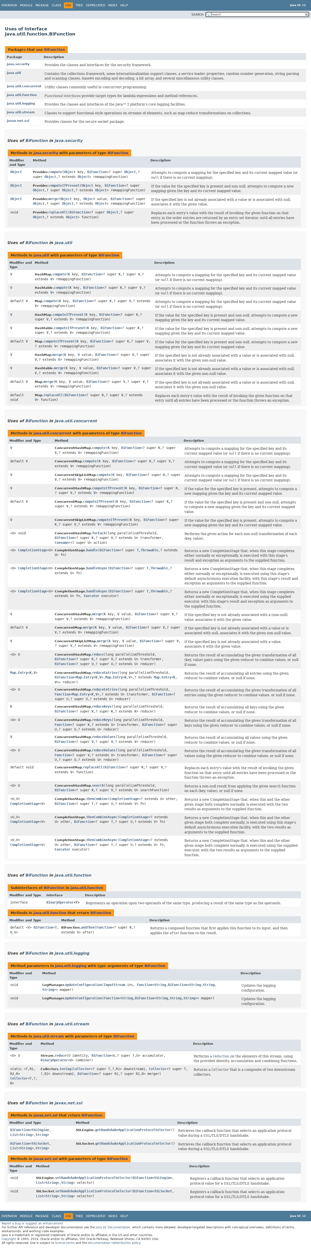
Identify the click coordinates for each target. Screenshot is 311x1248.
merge (53, 199)
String (160, 985)
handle (92, 550)
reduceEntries (104, 673)
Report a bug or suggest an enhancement (32, 1223)
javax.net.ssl (18, 121)
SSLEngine (40, 1130)
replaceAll (58, 212)
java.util (14, 73)
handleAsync (97, 568)
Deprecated (95, 5)
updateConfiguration (83, 985)
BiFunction (54, 50)
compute (55, 172)
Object (16, 172)
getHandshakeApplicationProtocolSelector (133, 1130)
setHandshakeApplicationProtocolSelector (93, 1178)
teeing (65, 1069)
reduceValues (103, 737)
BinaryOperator (60, 902)
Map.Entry (19, 673)
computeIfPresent (63, 185)
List (14, 1135)
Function (62, 694)
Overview (9, 5)
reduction (221, 1056)
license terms (65, 1243)
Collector (19, 1078)
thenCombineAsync (101, 817)
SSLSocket (40, 1143)
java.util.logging (21, 103)
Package (42, 5)
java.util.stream (21, 112)
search (98, 785)
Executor (91, 596)
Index (112, 5)
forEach (99, 533)
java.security (18, 64)
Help (124, 5)
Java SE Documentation (113, 1227)
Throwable (149, 550)
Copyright (9, 1239)
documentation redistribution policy (114, 1243)
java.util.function (22, 95)
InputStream (114, 985)
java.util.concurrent (24, 86)
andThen (88, 927)
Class (56, 5)
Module (26, 5)
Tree (79, 5)
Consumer (62, 543)
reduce (98, 654)
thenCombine (97, 799)
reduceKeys (102, 706)
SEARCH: (197, 14)
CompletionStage (32, 550)
